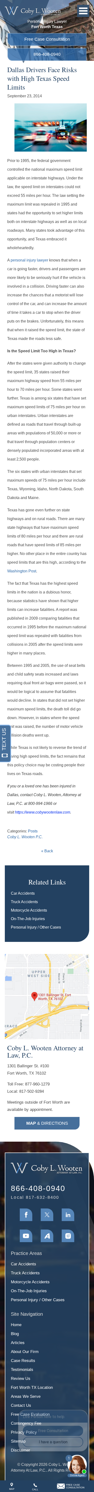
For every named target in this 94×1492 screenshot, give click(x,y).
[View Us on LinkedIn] (68, 1214)
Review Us (20, 1378)
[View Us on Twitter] (47, 1214)
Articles (18, 1342)
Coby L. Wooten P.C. (25, 837)
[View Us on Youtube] (26, 1236)
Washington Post (21, 571)
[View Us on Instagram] (68, 1236)
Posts (33, 831)
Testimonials (22, 1369)
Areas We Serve (25, 1396)
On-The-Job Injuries (28, 919)
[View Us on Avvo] (47, 1236)
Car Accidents (23, 893)
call (35, 1489)
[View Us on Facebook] (26, 1214)
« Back (47, 851)
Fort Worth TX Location (32, 1387)
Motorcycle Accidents (29, 910)
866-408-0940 (47, 54)
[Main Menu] (83, 11)
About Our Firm (25, 1351)
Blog (15, 1333)
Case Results (23, 1360)
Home (16, 1325)
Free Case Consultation (47, 39)
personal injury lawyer (29, 260)
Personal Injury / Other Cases (36, 927)
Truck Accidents (24, 902)
